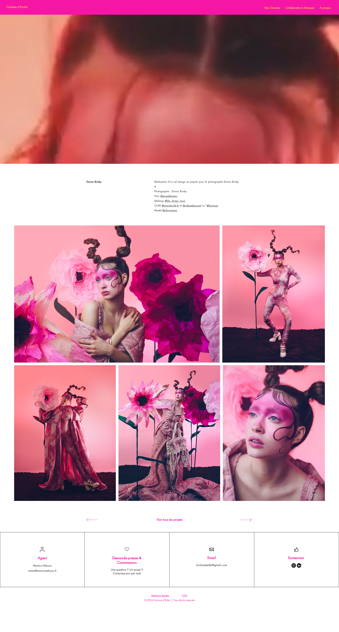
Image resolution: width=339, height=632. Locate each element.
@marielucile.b (170, 205)
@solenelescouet (192, 205)
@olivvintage (169, 210)
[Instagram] (294, 565)
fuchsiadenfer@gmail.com (211, 565)
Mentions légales (160, 595)
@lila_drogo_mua (175, 200)
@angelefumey (168, 196)
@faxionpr (212, 205)
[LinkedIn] (299, 565)
